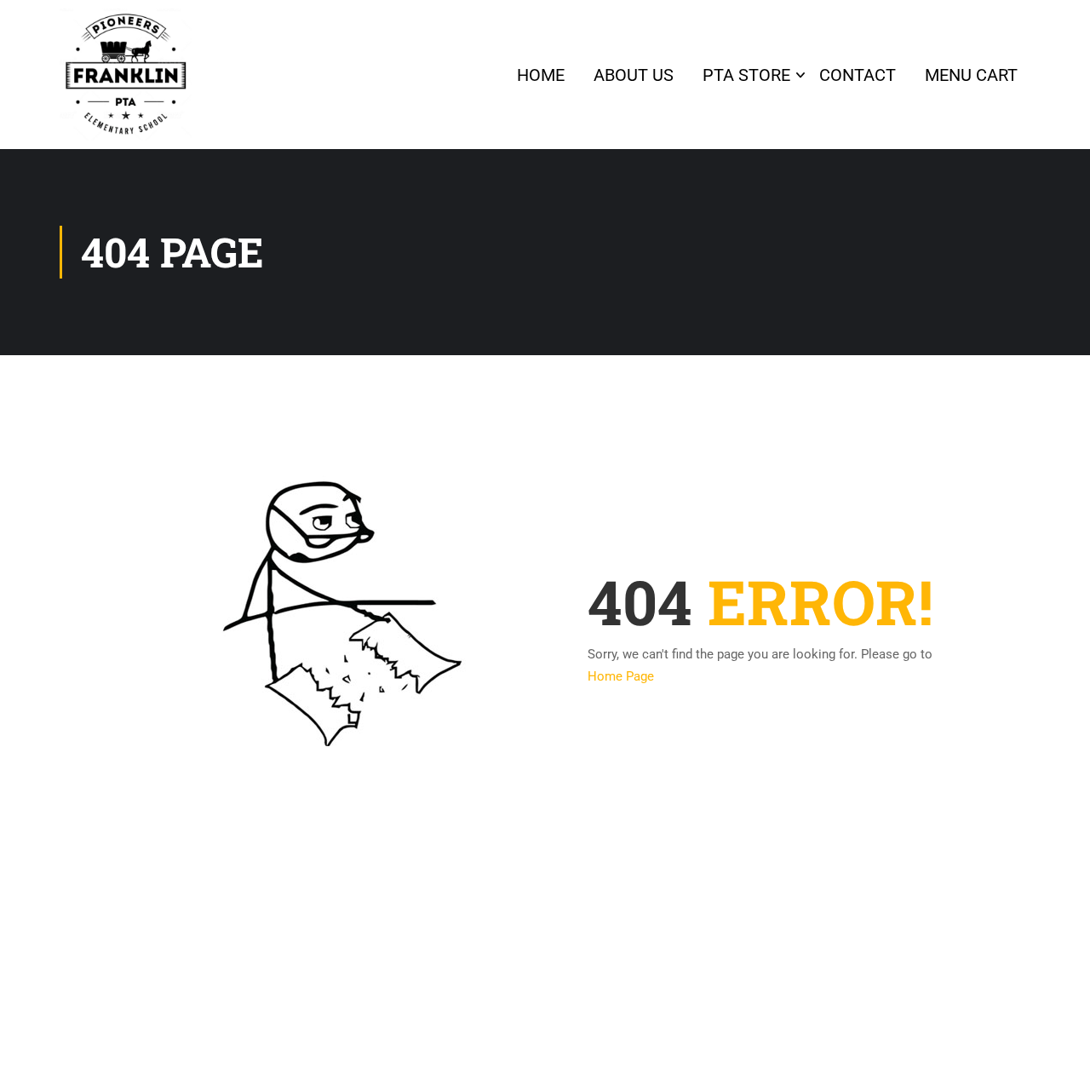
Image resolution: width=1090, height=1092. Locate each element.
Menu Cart (971, 75)
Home (541, 75)
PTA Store (746, 75)
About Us (634, 75)
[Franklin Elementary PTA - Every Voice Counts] (126, 75)
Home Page (621, 676)
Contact (857, 75)
